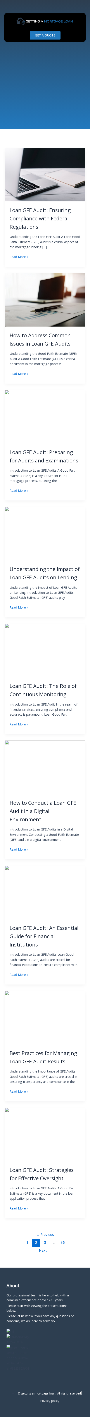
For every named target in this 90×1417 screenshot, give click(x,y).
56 (63, 1242)
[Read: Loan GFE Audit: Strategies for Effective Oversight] (45, 1134)
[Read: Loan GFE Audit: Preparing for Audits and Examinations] (45, 416)
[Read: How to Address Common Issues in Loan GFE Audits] (45, 299)
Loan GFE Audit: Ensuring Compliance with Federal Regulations (40, 218)
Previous (45, 1234)
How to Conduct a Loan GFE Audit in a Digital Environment (43, 811)
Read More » (19, 256)
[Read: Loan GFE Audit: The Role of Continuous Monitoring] (45, 650)
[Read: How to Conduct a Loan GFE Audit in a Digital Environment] (45, 767)
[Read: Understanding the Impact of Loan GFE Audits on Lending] (45, 533)
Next (45, 1250)
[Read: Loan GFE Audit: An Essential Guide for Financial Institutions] (45, 892)
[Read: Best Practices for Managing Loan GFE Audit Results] (45, 1017)
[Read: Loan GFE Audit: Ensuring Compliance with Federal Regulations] (45, 174)
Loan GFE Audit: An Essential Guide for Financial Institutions (44, 936)
